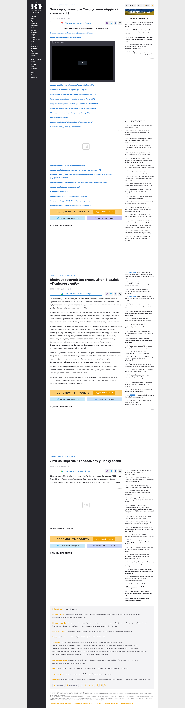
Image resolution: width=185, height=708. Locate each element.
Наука (33, 37)
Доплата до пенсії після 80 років (73, 626)
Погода (33, 55)
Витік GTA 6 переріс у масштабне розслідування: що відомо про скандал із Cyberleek (138, 32)
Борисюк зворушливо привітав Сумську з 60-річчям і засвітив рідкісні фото (138, 147)
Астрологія (124, 668)
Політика (34, 23)
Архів (32, 72)
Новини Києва (106, 614)
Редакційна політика (111, 703)
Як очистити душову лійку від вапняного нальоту (78, 642)
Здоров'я (34, 48)
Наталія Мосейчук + (71, 609)
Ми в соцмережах (127, 703)
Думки (33, 66)
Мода (64, 668)
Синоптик (129, 631)
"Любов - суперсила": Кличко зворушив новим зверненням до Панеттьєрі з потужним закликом (139, 479)
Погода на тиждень (95, 631)
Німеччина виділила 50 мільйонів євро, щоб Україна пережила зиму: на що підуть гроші (139, 313)
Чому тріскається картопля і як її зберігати (76, 674)
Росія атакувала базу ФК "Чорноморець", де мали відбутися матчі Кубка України (138, 326)
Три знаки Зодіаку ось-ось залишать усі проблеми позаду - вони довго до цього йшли (139, 306)
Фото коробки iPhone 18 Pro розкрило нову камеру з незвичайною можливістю (137, 492)
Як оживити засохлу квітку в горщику (95, 654)
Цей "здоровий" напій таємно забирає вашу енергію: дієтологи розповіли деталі (139, 500)
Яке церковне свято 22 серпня (128, 660)
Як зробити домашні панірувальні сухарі (108, 642)
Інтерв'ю (33, 64)
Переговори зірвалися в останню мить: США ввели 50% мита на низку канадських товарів (138, 284)
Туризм (33, 51)
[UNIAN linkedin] (89, 685)
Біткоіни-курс (112, 626)
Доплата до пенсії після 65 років (136, 623)
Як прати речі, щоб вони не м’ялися (125, 645)
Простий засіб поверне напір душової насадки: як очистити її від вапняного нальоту (139, 564)
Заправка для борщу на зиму (70, 679)
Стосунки (87, 668)
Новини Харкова (82, 614)
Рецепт (59, 668)
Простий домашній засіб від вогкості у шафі (97, 645)
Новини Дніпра (71, 614)
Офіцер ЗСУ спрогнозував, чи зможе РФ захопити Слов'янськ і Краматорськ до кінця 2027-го (139, 178)
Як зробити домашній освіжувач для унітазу (67, 651)
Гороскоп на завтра (67, 637)
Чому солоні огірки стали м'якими (63, 648)
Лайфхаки (56, 642)
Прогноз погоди (58, 631)
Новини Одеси (134, 614)
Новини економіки (59, 623)
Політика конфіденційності (83, 703)
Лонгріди (34, 68)
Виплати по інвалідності (120, 614)
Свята (70, 668)
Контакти (34, 77)
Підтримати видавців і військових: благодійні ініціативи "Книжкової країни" (139, 298)
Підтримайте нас (139, 12)
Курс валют (90, 623)
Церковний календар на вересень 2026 (103, 660)
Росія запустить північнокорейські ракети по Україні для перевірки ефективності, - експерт (138, 46)
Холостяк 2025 (102, 668)
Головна (33, 16)
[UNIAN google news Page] (93, 685)
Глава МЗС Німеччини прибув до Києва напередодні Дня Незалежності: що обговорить (139, 571)
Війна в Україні (57, 609)
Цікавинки (34, 53)
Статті (33, 62)
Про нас (98, 703)
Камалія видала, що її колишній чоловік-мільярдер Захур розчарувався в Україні (139, 333)
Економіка (34, 25)
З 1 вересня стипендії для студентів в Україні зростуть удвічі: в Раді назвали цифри (139, 24)
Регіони (33, 32)
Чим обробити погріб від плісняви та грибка (66, 645)
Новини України (58, 614)
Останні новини (135, 18)
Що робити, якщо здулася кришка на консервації (122, 648)
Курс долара (72, 623)
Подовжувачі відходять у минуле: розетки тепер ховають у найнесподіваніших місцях (138, 402)
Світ (32, 28)
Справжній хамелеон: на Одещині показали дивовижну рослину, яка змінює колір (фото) (139, 529)
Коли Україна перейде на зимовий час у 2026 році (68, 617)
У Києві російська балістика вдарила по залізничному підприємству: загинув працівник (138, 586)
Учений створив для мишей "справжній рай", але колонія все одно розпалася (137, 291)
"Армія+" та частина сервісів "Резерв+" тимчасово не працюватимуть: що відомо (139, 340)
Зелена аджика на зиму (89, 679)
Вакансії (33, 75)
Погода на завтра (72, 631)
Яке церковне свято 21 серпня (78, 660)
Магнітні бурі (107, 631)
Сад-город (56, 674)
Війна (32, 18)
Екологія (33, 30)
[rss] (104, 685)
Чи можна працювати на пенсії (96, 626)
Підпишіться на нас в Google (78, 23)
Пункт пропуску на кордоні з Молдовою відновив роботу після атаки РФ (138, 593)
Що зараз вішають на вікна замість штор (96, 651)
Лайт (32, 41)
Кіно (109, 668)
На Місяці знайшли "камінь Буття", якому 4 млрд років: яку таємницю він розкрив (138, 238)
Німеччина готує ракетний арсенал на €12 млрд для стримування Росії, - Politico (139, 542)
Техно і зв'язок (35, 39)
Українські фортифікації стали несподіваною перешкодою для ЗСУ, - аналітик (137, 132)
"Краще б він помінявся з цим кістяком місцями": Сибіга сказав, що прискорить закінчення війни (138, 377)
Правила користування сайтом (60, 703)
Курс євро (81, 623)
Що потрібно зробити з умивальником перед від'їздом (129, 651)
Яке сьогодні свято (59, 660)
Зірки (93, 668)
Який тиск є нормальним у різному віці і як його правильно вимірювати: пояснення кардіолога (139, 140)
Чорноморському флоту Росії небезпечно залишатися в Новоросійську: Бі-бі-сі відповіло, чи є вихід (138, 160)
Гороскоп (56, 637)
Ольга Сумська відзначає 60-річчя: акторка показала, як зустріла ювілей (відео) (139, 549)
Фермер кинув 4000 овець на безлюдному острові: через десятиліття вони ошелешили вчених (138, 209)
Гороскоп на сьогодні (99, 637)
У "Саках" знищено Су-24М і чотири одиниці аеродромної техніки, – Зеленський (139, 358)
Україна (33, 21)
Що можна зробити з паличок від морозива (66, 654)
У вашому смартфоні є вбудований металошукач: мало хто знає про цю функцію (138, 384)
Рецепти (55, 679)
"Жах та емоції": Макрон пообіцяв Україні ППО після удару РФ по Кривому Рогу (139, 39)
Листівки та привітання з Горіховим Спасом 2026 (68, 663)
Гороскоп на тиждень (83, 637)
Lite (53, 668)
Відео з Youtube (36, 59)
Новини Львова (95, 614)
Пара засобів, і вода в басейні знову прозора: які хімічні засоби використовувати (139, 472)
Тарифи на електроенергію (104, 623)
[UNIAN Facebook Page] (81, 685)
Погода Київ (83, 631)
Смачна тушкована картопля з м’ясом (137, 679)
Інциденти (34, 46)
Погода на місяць (119, 631)
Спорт (33, 35)
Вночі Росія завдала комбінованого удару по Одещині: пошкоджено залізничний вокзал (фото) (139, 578)
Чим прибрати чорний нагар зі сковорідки (90, 648)
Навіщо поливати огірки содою (102, 674)
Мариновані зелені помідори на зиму (111, 679)
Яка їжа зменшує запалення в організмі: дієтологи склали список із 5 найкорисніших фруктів (138, 556)
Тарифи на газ (119, 623)
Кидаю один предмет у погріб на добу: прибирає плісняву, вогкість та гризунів (138, 191)
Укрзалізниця (56, 626)
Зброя (33, 44)
